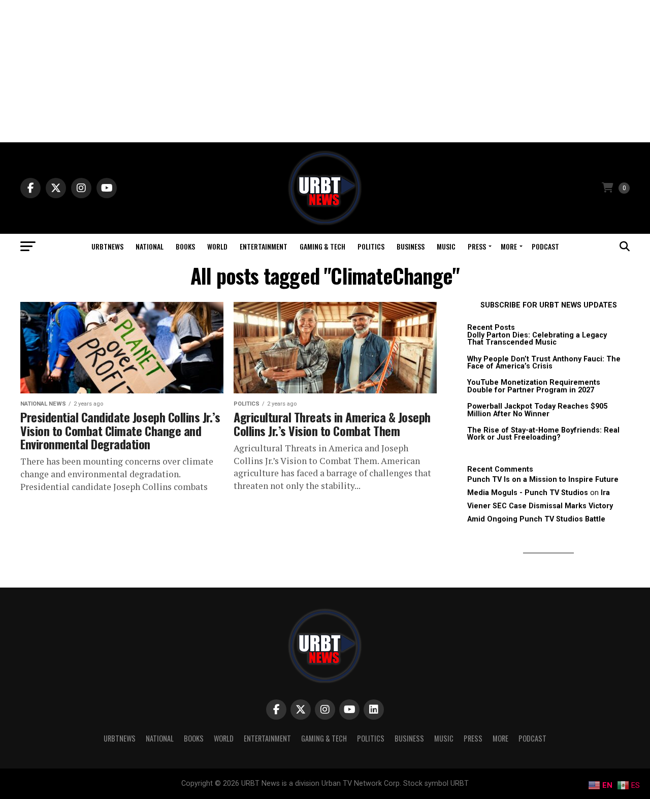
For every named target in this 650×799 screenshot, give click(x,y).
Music (446, 246)
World (217, 246)
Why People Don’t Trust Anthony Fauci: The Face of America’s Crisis (544, 363)
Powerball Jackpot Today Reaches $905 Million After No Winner (537, 410)
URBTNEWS (107, 246)
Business (411, 246)
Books (185, 246)
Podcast (545, 246)
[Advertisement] (325, 71)
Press (477, 246)
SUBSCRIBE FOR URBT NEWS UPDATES (548, 305)
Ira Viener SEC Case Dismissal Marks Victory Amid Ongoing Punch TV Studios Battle (540, 506)
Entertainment (263, 246)
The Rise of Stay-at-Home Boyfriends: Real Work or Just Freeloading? (543, 434)
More (509, 246)
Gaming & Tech (322, 246)
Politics (371, 246)
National (150, 246)
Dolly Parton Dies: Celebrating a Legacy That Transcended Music (537, 339)
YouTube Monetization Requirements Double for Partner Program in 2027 (533, 386)
